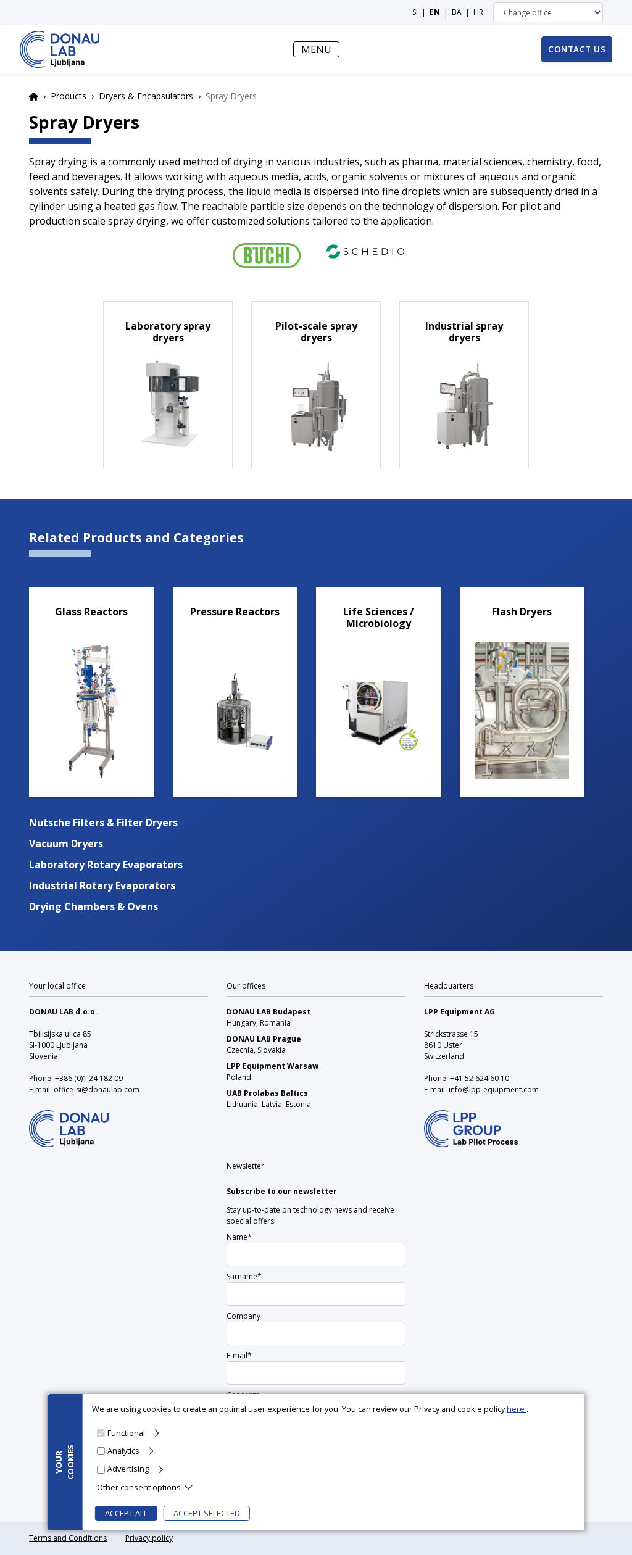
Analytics (123, 1450)
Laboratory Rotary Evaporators (106, 864)
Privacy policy (149, 1538)
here (516, 1408)
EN (435, 12)
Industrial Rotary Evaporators (102, 885)
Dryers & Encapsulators (146, 96)
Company (243, 1316)
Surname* (244, 1276)
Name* (239, 1237)
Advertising (128, 1468)
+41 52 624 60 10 (479, 1078)
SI (415, 12)
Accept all (126, 1513)
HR (478, 12)
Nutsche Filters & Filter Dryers (103, 822)
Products (68, 96)
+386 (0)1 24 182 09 (89, 1078)
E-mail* (239, 1355)
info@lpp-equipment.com (494, 1089)
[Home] (59, 49)
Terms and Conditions (68, 1538)
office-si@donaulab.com (96, 1089)
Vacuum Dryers (66, 843)
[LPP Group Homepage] (69, 1120)
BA (457, 12)
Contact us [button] (576, 49)
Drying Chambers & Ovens (93, 906)
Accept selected (206, 1513)
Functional (126, 1432)
